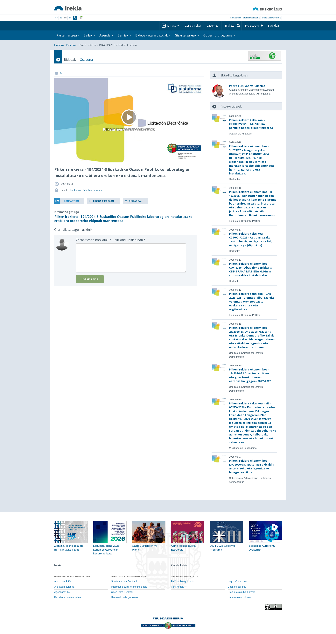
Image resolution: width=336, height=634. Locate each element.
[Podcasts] (264, 56)
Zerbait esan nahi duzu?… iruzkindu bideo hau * (110, 240)
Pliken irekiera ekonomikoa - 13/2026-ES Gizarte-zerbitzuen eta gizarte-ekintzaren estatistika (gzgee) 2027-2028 (250, 375)
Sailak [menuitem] (88, 35)
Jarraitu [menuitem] (172, 25)
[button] (69, 201)
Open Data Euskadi (122, 592)
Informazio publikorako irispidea (129, 586)
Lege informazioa (237, 581)
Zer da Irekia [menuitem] (193, 25)
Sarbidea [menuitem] (273, 25)
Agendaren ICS (62, 592)
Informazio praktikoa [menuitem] (184, 576)
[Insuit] (75, 18)
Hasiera (59, 45)
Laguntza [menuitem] (212, 25)
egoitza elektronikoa (271, 17)
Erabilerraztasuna (251, 17)
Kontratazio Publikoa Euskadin (86, 190)
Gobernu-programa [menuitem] (218, 35)
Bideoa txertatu (103, 200)
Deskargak (135, 200)
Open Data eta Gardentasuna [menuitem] (129, 576)
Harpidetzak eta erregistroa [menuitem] (72, 576)
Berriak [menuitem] (123, 35)
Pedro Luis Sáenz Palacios (247, 86)
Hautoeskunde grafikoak (124, 597)
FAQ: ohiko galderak (182, 581)
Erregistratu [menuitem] (251, 25)
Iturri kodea (177, 586)
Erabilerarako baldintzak (241, 592)
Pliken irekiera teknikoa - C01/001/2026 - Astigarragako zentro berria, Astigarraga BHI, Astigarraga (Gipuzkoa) (250, 239)
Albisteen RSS (62, 581)
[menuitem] (231, 25)
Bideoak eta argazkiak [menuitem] (152, 35)
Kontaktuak (235, 17)
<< (56, 17)
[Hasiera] (67, 8)
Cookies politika (237, 586)
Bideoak (71, 45)
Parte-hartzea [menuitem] (67, 35)
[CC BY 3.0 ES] (273, 607)
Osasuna (86, 59)
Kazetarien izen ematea (67, 597)
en (70, 17)
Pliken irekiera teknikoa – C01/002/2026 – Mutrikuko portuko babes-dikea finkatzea (251, 124)
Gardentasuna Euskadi (124, 581)
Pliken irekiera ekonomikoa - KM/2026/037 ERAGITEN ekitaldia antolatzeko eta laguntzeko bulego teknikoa (251, 466)
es (61, 17)
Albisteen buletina (64, 586)
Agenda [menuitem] (105, 35)
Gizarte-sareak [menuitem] (186, 35)
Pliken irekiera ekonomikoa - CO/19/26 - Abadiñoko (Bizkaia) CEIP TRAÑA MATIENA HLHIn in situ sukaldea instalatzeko (250, 269)
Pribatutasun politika (239, 597)
